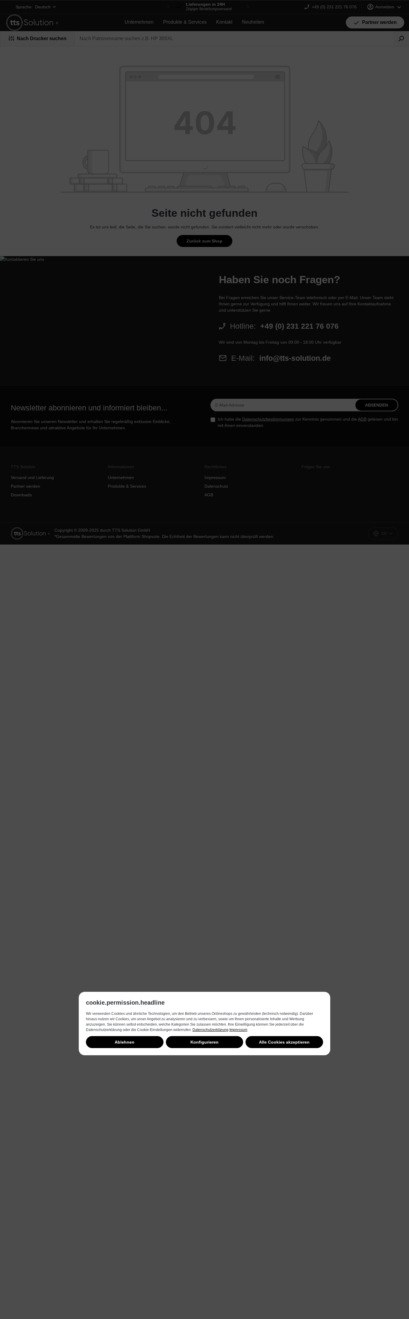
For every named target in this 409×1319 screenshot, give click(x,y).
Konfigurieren (204, 1042)
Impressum (238, 1030)
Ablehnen (124, 1042)
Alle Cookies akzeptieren (284, 1042)
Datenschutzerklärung (210, 1030)
